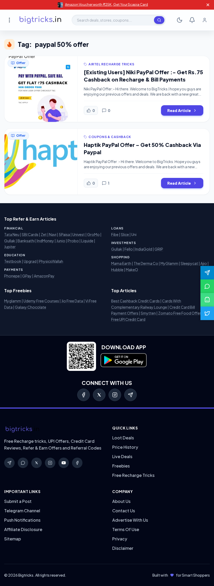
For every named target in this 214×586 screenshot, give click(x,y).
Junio (60, 240)
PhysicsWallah (51, 261)
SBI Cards (30, 234)
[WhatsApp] (23, 463)
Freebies (121, 466)
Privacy (119, 538)
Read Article (179, 110)
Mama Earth (121, 263)
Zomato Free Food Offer (179, 313)
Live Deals (122, 456)
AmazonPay (44, 275)
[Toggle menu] (9, 20)
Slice (125, 234)
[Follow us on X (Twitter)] (207, 313)
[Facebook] (83, 395)
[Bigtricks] (53, 429)
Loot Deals (123, 437)
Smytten (148, 313)
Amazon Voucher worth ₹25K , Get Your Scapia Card (106, 4)
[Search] (159, 20)
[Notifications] (192, 20)
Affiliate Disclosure (23, 529)
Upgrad (30, 261)
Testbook (12, 261)
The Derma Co (146, 263)
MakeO (132, 269)
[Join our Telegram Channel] (207, 272)
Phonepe (12, 275)
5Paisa (64, 234)
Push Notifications (22, 520)
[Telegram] (130, 395)
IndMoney (45, 240)
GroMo (93, 234)
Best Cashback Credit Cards (135, 300)
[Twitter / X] (99, 395)
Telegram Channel (22, 510)
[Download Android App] (207, 300)
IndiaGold (143, 249)
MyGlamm (169, 263)
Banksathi (26, 240)
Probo (73, 240)
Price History (125, 447)
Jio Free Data (72, 300)
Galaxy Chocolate (30, 307)
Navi (52, 234)
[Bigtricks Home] (40, 20)
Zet (44, 234)
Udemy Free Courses (41, 300)
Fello (128, 249)
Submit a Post (18, 501)
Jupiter (10, 246)
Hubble (117, 269)
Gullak (9, 240)
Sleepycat (189, 263)
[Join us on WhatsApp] (207, 286)
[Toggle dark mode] (179, 20)
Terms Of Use (125, 529)
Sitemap (12, 538)
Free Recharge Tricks (133, 475)
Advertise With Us (130, 520)
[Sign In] (204, 20)
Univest (78, 234)
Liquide (87, 240)
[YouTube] (63, 463)
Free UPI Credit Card (128, 319)
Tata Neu (11, 234)
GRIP (158, 249)
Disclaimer (122, 548)
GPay (27, 275)
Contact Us (123, 510)
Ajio (203, 263)
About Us (121, 501)
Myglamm (12, 300)
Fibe (114, 234)
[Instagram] (115, 395)
